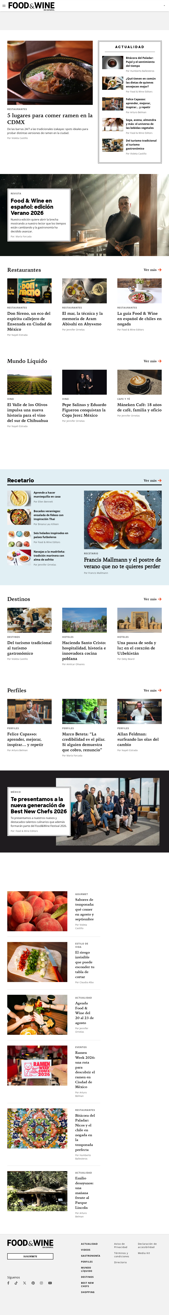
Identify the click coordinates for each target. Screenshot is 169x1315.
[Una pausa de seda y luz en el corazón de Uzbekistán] (139, 620)
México (16, 791)
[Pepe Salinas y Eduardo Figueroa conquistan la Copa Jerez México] (84, 382)
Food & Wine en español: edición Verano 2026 (32, 207)
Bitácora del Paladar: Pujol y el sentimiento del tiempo (140, 62)
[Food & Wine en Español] (31, 5)
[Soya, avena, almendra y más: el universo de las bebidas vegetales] (112, 124)
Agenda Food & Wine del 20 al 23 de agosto (84, 1013)
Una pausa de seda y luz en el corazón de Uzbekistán (136, 648)
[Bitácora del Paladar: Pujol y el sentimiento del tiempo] (112, 62)
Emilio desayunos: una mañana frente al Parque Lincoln (84, 1193)
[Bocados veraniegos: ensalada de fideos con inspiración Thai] (19, 517)
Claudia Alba (87, 982)
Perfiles (13, 728)
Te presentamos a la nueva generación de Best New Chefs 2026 (39, 805)
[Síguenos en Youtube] (50, 1283)
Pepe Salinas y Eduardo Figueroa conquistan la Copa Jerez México (84, 410)
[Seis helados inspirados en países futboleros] (19, 539)
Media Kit (144, 1253)
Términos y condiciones (121, 1254)
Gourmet (81, 894)
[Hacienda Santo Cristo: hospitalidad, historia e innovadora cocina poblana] (84, 620)
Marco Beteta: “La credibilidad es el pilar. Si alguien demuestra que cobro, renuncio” (83, 741)
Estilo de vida (81, 945)
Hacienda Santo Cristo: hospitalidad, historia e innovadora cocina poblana (84, 650)
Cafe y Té (123, 398)
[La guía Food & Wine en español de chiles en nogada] (139, 291)
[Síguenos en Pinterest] (33, 1283)
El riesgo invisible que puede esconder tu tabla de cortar (84, 964)
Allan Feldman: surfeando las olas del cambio (138, 739)
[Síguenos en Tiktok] (16, 1283)
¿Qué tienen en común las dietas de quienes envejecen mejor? (141, 82)
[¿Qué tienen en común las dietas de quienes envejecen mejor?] (112, 83)
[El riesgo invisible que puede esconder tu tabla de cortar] (37, 962)
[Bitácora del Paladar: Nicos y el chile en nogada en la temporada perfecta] (37, 1128)
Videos (85, 1249)
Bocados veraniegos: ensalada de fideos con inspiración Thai (49, 515)
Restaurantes (17, 109)
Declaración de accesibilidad (147, 1245)
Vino (10, 398)
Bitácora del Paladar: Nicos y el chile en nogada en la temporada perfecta (85, 1132)
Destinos (13, 636)
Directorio (120, 1262)
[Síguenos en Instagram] (41, 1283)
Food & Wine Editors (141, 91)
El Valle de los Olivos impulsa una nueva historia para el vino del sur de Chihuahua (27, 412)
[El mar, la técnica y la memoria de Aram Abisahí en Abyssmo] (84, 290)
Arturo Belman (138, 112)
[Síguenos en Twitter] (24, 1283)
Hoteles (68, 636)
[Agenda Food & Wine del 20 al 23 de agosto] (37, 1015)
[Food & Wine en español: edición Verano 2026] (84, 215)
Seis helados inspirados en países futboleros (51, 535)
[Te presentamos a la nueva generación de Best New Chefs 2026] (84, 811)
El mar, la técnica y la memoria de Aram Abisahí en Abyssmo (82, 318)
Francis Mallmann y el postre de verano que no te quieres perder (122, 563)
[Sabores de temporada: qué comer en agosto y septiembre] (37, 911)
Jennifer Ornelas (76, 329)
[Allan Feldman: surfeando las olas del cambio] (139, 711)
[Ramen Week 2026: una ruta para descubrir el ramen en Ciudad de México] (37, 1066)
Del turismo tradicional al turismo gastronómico (141, 144)
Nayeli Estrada (20, 334)
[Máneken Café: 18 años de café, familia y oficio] (139, 382)
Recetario (91, 553)
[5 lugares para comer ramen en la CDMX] (50, 73)
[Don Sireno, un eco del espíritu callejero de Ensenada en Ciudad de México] (29, 290)
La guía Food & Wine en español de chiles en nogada (139, 318)
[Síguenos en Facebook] (8, 1283)
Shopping (88, 1292)
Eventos (81, 1047)
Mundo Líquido (86, 1269)
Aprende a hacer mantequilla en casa (47, 494)
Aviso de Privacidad (120, 1245)
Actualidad (83, 997)
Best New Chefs (87, 1284)
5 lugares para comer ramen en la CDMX (50, 119)
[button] (4, 5)
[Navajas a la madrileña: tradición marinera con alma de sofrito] (19, 557)
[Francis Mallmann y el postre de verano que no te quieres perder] (123, 520)
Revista (16, 193)
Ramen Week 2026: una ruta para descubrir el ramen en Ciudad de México (85, 1069)
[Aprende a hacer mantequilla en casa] (19, 498)
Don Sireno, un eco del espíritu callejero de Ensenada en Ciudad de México (29, 321)
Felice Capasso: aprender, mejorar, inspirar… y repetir (138, 103)
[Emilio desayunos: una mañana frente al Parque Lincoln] (37, 1191)
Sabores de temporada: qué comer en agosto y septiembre (84, 909)
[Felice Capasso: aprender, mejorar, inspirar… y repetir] (112, 103)
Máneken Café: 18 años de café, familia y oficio (139, 407)
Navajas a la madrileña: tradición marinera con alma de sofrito (49, 555)
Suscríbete (30, 1256)
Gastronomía (90, 1255)
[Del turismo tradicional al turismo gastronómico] (112, 145)
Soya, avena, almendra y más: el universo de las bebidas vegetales (141, 124)
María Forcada (24, 236)
